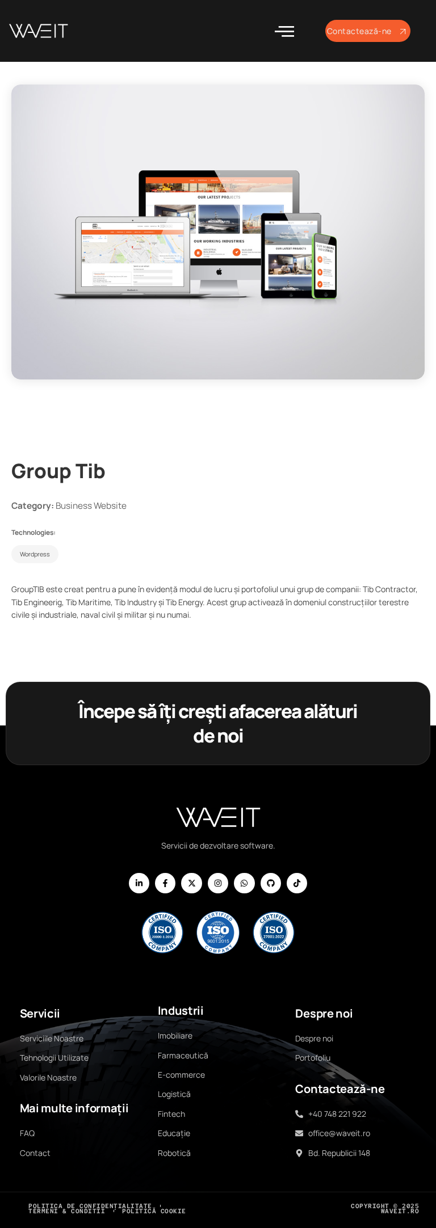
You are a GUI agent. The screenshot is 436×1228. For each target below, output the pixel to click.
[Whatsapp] (244, 883)
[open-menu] (284, 31)
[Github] (271, 883)
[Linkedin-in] (139, 883)
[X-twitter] (191, 883)
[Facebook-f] (165, 883)
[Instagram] (218, 883)
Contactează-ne (359, 31)
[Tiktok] (297, 883)
